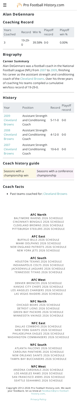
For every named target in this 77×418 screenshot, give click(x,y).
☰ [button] (5, 5)
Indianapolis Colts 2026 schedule (38, 265)
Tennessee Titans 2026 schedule (39, 272)
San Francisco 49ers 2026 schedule (38, 377)
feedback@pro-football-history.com (50, 392)
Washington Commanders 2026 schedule (38, 337)
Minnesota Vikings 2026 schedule (38, 315)
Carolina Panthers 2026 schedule (38, 351)
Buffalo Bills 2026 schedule (39, 239)
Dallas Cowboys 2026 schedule (38, 326)
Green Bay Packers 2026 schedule (38, 312)
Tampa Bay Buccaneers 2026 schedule (38, 359)
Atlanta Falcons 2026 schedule (38, 348)
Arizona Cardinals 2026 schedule (38, 369)
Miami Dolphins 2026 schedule (38, 243)
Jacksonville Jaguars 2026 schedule (39, 268)
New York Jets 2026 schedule (38, 250)
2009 (53, 70)
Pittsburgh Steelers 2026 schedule (38, 228)
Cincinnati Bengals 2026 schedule (38, 221)
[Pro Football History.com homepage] (19, 5)
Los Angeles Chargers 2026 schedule (38, 290)
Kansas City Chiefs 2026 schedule (38, 286)
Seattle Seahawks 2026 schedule (38, 380)
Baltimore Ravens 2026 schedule (38, 218)
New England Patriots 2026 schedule (38, 247)
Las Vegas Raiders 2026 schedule (38, 293)
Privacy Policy (38, 399)
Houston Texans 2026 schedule (38, 261)
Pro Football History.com (43, 4)
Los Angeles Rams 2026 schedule (38, 373)
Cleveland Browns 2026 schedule (38, 225)
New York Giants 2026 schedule (38, 330)
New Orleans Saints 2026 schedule (38, 355)
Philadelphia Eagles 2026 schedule (38, 333)
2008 (7, 130)
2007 (43, 70)
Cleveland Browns (32, 79)
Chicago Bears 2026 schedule (39, 304)
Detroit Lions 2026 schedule (38, 308)
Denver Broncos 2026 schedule (38, 283)
